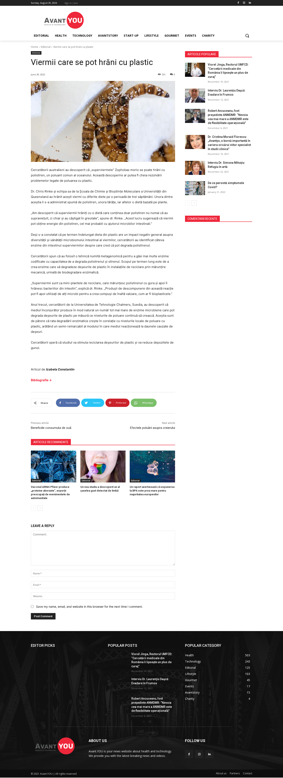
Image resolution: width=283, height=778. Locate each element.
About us (221, 773)
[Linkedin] (249, 3)
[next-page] (40, 508)
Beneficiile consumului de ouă (51, 428)
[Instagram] (244, 3)
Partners (235, 773)
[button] (247, 36)
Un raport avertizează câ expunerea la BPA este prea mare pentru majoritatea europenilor (152, 490)
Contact (247, 773)
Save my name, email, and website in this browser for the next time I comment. (89, 606)
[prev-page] (33, 508)
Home (34, 47)
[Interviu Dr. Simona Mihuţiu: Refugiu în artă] (195, 168)
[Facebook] (238, 3)
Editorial (46, 47)
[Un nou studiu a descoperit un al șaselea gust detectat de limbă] (103, 466)
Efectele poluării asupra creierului (152, 428)
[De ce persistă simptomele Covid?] (195, 188)
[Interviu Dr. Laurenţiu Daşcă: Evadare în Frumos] (195, 96)
